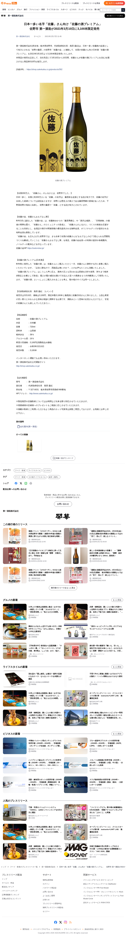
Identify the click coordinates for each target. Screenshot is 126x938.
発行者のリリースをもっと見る (63, 588)
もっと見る (117, 600)
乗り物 (97, 9)
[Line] (26, 483)
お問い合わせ (63, 504)
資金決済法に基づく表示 (94, 929)
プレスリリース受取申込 (52, 903)
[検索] (123, 10)
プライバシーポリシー (72, 929)
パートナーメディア (9, 891)
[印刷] (31, 483)
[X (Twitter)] (21, 483)
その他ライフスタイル (37, 477)
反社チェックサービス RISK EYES (96, 903)
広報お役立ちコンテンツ (11, 899)
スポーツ (64, 9)
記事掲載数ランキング (10, 895)
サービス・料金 (8, 883)
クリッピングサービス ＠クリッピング (98, 880)
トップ (3, 867)
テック (81, 9)
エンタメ (11, 9)
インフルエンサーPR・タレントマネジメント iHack (103, 892)
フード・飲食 (20, 470)
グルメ (19, 9)
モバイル (89, 9)
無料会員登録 (48, 880)
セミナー (46, 911)
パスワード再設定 (49, 888)
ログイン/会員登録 (116, 3)
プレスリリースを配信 (70, 3)
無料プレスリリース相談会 (53, 907)
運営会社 (26, 929)
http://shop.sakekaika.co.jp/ (28, 366)
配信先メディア (8, 887)
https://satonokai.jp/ (35, 248)
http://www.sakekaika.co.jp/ (41, 393)
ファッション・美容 (37, 9)
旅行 (25, 9)
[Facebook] (16, 483)
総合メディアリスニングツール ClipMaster (99, 884)
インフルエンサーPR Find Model (96, 888)
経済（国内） (54, 477)
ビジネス (73, 9)
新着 (4, 9)
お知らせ (46, 900)
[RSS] (70, 922)
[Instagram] (65, 922)
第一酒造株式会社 (23, 36)
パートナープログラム (41, 929)
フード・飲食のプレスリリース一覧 (24, 867)
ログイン (46, 884)
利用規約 (57, 929)
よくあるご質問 (49, 896)
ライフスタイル (53, 9)
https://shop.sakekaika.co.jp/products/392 (44, 69)
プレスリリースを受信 (91, 3)
